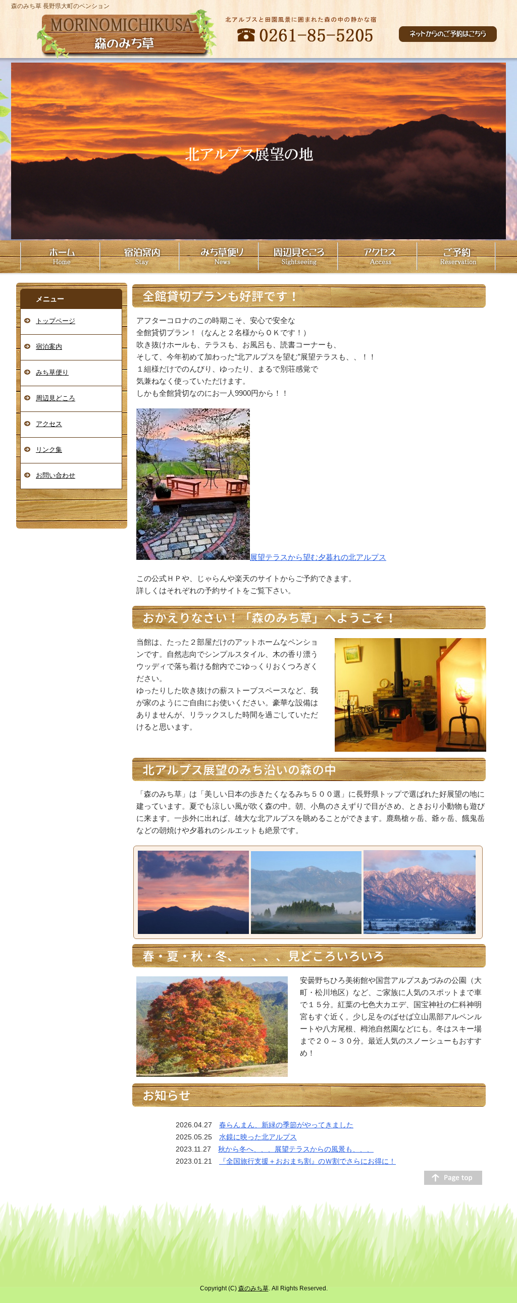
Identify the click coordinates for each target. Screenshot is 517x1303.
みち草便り (52, 372)
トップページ (55, 321)
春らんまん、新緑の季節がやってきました (286, 1125)
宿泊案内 (49, 346)
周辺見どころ (55, 398)
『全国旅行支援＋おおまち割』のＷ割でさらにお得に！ (307, 1161)
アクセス (49, 424)
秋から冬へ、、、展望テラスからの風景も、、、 (296, 1149)
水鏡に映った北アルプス (258, 1137)
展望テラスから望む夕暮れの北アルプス (318, 557)
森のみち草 (253, 1288)
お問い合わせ (55, 475)
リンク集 (49, 449)
